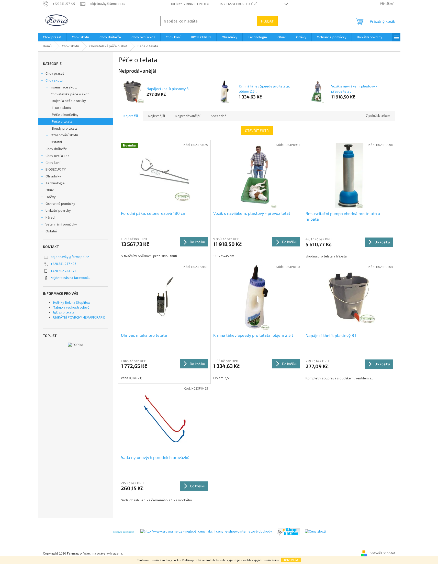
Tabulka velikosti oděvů (238, 4)
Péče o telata (62, 121)
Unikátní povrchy (58, 210)
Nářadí (50, 217)
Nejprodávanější (187, 116)
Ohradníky (53, 176)
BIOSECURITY (56, 169)
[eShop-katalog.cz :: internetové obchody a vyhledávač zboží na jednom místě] (288, 531)
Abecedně (219, 116)
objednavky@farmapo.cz (70, 257)
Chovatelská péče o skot (70, 94)
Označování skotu (64, 135)
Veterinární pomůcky (61, 224)
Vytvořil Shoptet (382, 553)
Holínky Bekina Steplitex (189, 4)
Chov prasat (55, 73)
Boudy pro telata (64, 128)
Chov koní (53, 162)
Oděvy (51, 197)
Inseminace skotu (64, 87)
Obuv (50, 190)
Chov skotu (54, 80)
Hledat (267, 21)
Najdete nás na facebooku (71, 277)
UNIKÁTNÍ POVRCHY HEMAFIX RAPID (79, 317)
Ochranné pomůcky (60, 203)
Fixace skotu (61, 107)
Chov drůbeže (56, 149)
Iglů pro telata (63, 312)
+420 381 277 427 (63, 263)
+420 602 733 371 (63, 271)
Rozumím (291, 560)
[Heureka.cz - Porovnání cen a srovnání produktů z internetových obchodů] (123, 531)
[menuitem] (52, 37)
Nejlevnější (156, 116)
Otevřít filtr (257, 130)
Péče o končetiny (65, 114)
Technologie (55, 183)
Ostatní (56, 142)
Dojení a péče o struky (69, 101)
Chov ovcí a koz (57, 156)
